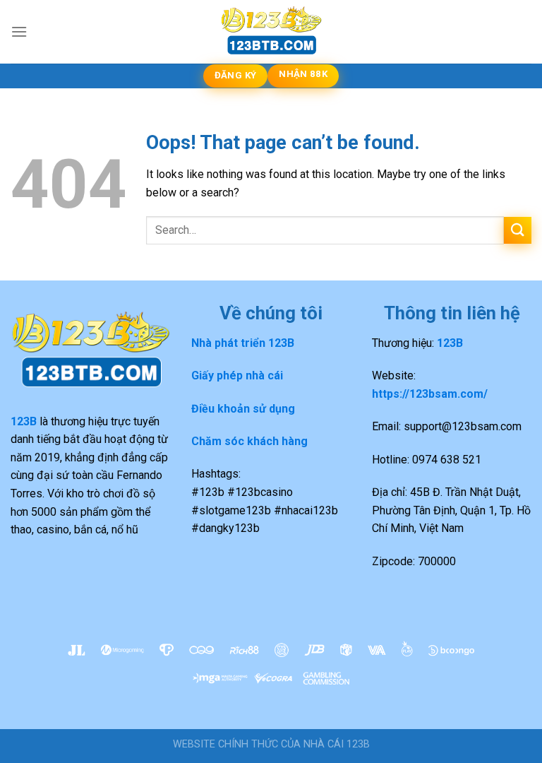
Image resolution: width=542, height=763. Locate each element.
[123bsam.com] (271, 32)
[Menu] (19, 31)
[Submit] (517, 230)
